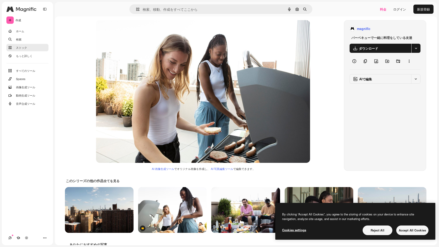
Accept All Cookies (412, 230)
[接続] (10, 238)
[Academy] (18, 238)
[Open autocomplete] (136, 9)
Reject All (377, 230)
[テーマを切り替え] (26, 238)
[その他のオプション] (409, 61)
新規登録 (423, 9)
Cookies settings (294, 230)
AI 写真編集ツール (222, 169)
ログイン (399, 9)
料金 (383, 9)
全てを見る (112, 180)
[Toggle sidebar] (44, 9)
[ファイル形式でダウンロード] (415, 48)
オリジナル (127, 28)
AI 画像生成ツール (163, 169)
